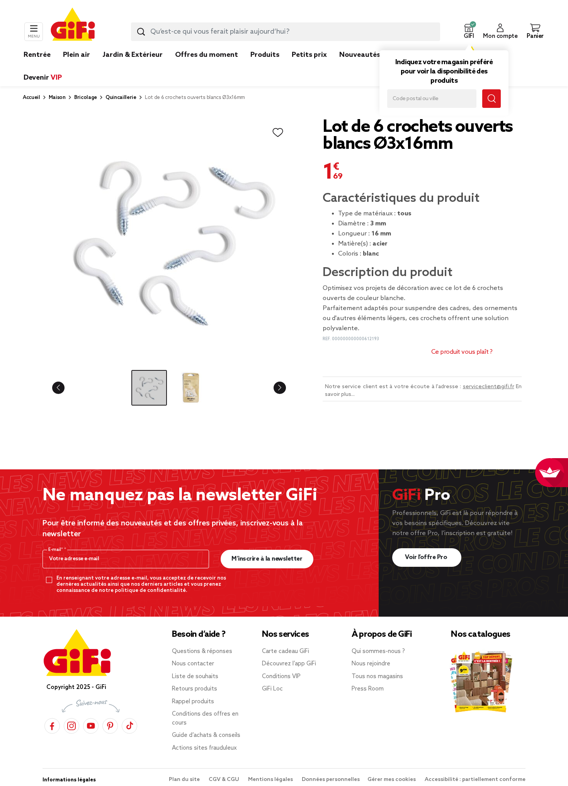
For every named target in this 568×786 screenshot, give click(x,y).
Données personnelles (331, 779)
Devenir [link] (43, 77)
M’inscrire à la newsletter (266, 559)
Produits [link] (264, 55)
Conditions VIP (281, 676)
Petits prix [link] (309, 55)
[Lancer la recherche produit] (141, 32)
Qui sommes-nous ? (378, 651)
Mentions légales (271, 779)
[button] (469, 31)
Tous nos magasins (377, 676)
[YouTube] (91, 725)
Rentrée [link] (37, 55)
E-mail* (56, 549)
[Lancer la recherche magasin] (491, 98)
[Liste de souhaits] (278, 132)
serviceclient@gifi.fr (488, 387)
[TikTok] (129, 725)
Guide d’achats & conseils (206, 735)
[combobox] (285, 31)
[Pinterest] (110, 725)
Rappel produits (193, 701)
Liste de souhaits (195, 676)
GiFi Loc (272, 688)
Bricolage (85, 98)
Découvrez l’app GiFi (289, 663)
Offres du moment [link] (206, 55)
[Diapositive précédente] (64, 388)
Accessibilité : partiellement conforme (475, 779)
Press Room (368, 688)
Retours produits (194, 688)
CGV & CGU (224, 779)
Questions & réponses (202, 651)
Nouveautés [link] (359, 55)
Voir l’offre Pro (427, 557)
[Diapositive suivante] (273, 388)
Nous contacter (193, 663)
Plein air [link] (76, 55)
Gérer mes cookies (392, 779)
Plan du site (185, 779)
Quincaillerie (120, 98)
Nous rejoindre (371, 663)
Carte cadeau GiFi (285, 651)
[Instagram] (71, 725)
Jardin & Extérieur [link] (132, 55)
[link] (265, 66)
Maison (57, 98)
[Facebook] (52, 725)
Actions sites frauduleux (204, 748)
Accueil (31, 98)
